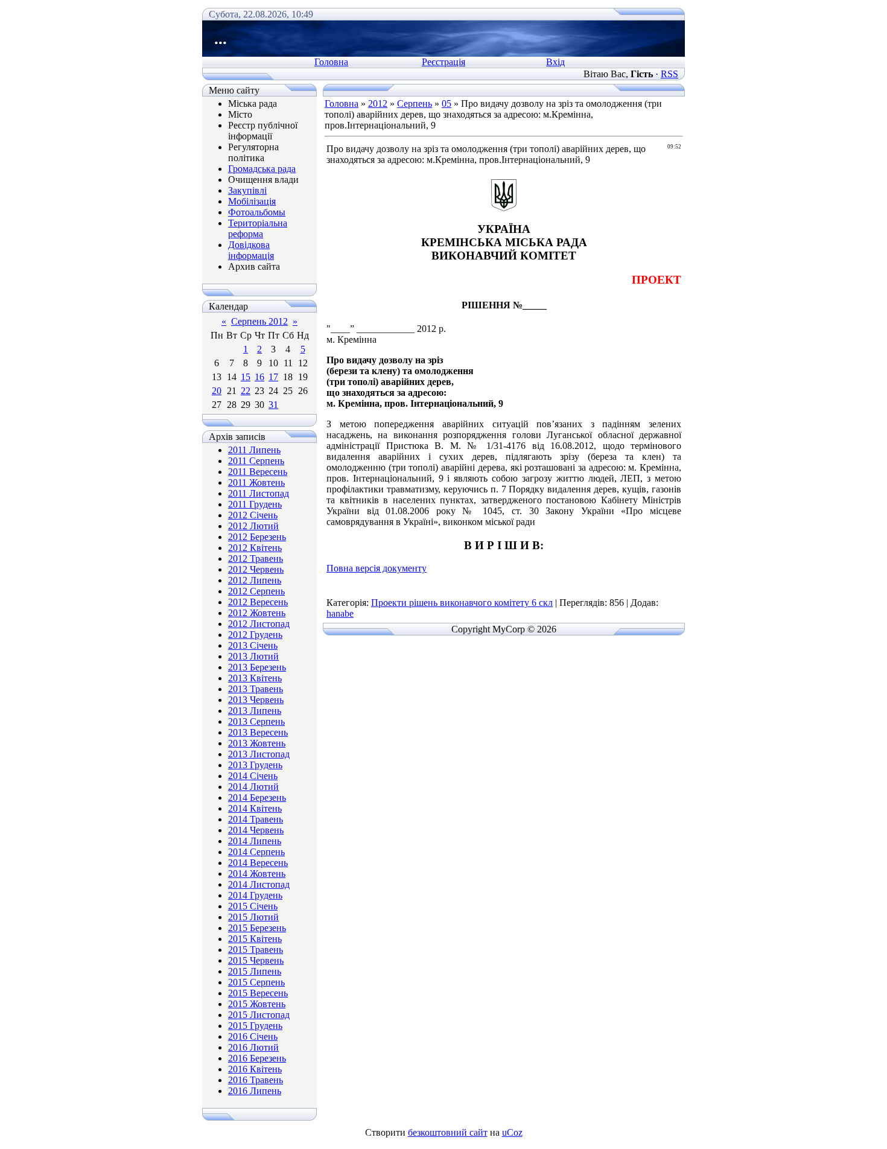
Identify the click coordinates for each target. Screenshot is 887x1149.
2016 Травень (255, 1080)
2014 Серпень (256, 852)
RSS (669, 74)
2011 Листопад (258, 493)
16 (259, 377)
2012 (377, 103)
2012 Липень (254, 580)
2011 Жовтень (256, 482)
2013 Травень (255, 689)
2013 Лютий (253, 656)
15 (245, 377)
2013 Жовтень (256, 743)
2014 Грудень (255, 895)
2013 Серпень (256, 721)
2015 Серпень (256, 982)
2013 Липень (254, 710)
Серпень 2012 (259, 321)
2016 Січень (253, 1036)
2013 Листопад (259, 754)
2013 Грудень (255, 765)
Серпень (414, 103)
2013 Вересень (258, 732)
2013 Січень (253, 645)
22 (245, 391)
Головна (331, 62)
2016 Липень (254, 1091)
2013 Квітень (255, 678)
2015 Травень (255, 949)
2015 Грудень (255, 1025)
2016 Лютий (253, 1047)
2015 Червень (256, 960)
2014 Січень (253, 776)
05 (446, 103)
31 (273, 404)
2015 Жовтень (256, 1004)
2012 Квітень (255, 548)
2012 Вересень (258, 602)
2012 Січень (253, 515)
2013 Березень (257, 667)
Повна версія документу (376, 568)
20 (216, 391)
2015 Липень (254, 971)
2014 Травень (255, 819)
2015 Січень (253, 906)
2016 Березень (257, 1058)
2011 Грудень (255, 504)
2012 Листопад (259, 624)
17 (273, 377)
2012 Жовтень (256, 613)
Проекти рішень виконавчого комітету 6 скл (462, 602)
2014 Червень (256, 830)
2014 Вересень (258, 863)
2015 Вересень (258, 993)
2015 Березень (257, 928)
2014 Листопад (259, 884)
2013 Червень (256, 700)
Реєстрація (443, 62)
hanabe (340, 613)
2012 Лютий (253, 526)
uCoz (512, 1132)
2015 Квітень (255, 939)
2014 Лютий (253, 786)
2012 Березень (257, 537)
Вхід (555, 62)
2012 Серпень (256, 591)
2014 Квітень (255, 808)
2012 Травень (255, 558)
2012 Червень (256, 569)
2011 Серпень (256, 461)
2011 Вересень (257, 471)
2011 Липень (254, 450)
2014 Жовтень (256, 873)
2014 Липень (254, 841)
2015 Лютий (253, 917)
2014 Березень (257, 797)
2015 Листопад (259, 1015)
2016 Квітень (255, 1069)
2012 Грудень (255, 634)
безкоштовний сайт (448, 1132)
